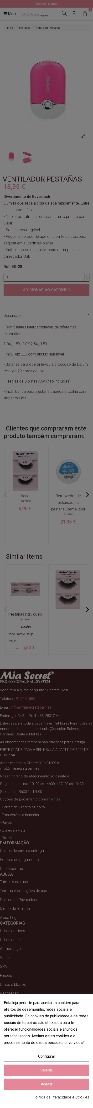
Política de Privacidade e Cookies (61, 1097)
